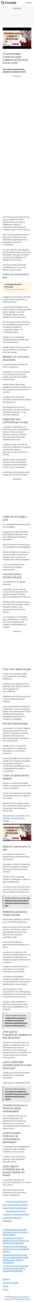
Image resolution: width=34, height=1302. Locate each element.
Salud (5, 1286)
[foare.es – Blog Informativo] (8, 2)
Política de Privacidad (19, 1297)
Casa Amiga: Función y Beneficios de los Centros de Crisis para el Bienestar (16, 1240)
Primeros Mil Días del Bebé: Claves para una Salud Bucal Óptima (16, 1249)
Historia (6, 1279)
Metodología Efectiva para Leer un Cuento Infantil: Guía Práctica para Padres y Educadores (15, 1259)
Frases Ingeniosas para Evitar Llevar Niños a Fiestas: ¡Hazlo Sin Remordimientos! (15, 1204)
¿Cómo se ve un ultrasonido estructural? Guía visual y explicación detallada (15, 1268)
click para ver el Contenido (15, 289)
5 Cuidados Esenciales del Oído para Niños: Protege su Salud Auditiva (15, 1232)
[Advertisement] (17, 16)
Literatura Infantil (10, 1282)
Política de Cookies (22, 1299)
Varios (6, 1289)
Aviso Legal (8, 1299)
